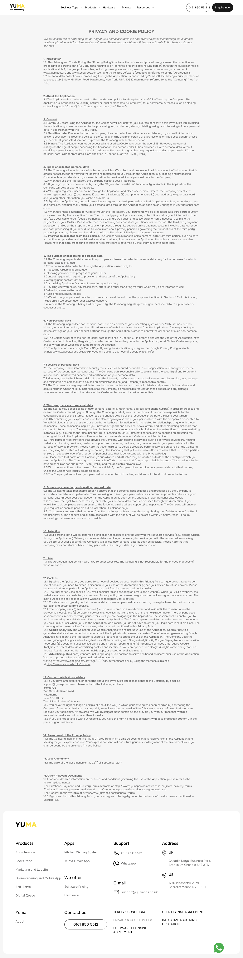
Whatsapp (128, 863)
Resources (143, 7)
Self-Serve (23, 887)
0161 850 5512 (198, 7)
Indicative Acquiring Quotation (179, 922)
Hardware (109, 7)
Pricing (126, 7)
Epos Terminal (26, 852)
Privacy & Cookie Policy (133, 920)
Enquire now (223, 7)
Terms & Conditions (129, 912)
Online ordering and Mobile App (38, 878)
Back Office (24, 861)
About (20, 921)
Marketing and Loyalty (32, 870)
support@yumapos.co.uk (139, 892)
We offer (73, 877)
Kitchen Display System (81, 852)
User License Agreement (183, 912)
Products (90, 7)
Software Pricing (76, 887)
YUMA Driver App (77, 861)
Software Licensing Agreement (130, 930)
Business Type (69, 7)
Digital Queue (25, 895)
